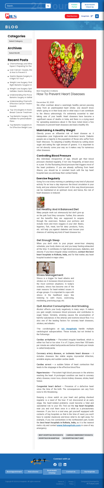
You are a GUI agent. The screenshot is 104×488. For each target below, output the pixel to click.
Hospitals (85, 16)
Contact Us (70, 472)
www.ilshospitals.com (69, 425)
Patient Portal (74, 6)
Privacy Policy (71, 483)
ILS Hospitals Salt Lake (73, 438)
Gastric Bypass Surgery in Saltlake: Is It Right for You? (25, 77)
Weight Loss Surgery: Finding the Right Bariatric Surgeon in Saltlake (24, 83)
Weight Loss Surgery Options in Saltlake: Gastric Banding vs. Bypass (25, 89)
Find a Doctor (33, 472)
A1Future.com (93, 483)
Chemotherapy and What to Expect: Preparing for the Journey (24, 65)
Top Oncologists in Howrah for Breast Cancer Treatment (23, 111)
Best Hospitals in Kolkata (47, 91)
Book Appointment (14, 472)
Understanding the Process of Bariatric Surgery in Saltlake (23, 96)
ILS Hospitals (69, 328)
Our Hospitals (89, 472)
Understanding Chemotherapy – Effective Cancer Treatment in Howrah (24, 103)
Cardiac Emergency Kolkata (79, 435)
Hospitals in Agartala (49, 438)
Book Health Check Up (90, 6)
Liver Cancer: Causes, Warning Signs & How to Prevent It (26, 71)
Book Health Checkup (52, 471)
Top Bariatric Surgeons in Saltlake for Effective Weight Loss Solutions (25, 126)
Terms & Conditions (60, 483)
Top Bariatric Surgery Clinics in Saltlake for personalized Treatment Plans (26, 118)
